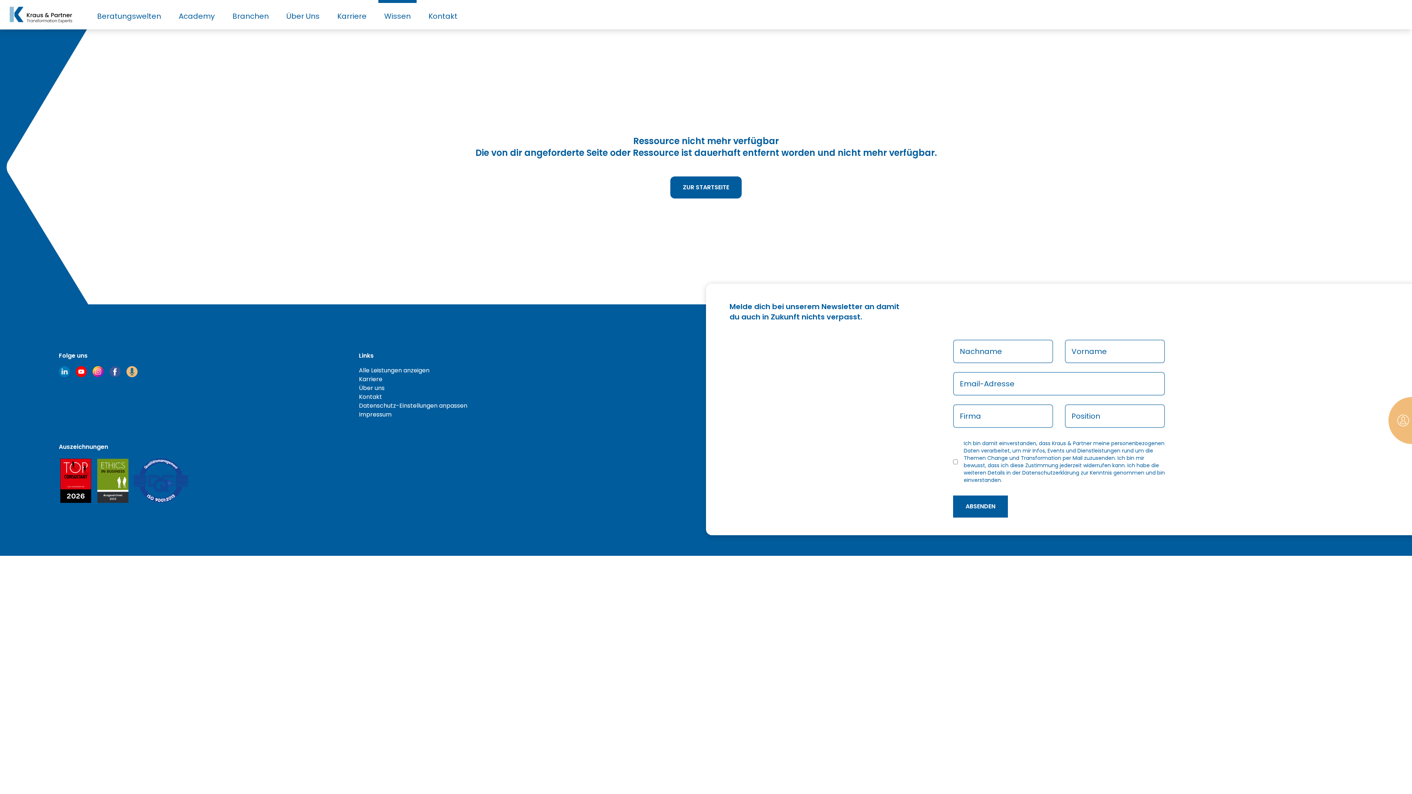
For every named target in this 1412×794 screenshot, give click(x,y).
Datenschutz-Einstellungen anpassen (413, 405)
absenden (980, 506)
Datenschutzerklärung (1050, 472)
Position (1086, 416)
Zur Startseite (706, 187)
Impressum (375, 414)
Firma (970, 416)
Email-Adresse (987, 384)
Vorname (1089, 351)
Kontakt (442, 16)
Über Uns (303, 16)
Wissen (397, 16)
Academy (197, 16)
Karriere (352, 16)
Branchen (250, 16)
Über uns (372, 388)
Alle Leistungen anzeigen (394, 370)
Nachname (981, 351)
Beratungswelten (129, 16)
